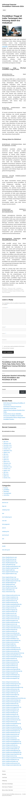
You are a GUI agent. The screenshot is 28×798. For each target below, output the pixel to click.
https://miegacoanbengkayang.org (11, 750)
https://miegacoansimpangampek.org (12, 728)
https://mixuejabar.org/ (8, 589)
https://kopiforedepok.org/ (9, 582)
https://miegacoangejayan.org (10, 597)
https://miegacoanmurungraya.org (11, 701)
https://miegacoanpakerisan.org (10, 759)
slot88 (3, 546)
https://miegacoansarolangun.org (11, 747)
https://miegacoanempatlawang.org (11, 727)
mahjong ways (6, 509)
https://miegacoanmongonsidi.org (11, 669)
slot (3, 513)
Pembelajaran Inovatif (18, 289)
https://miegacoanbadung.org (10, 712)
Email (4, 333)
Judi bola (4, 777)
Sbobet (4, 774)
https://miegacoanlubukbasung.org (11, 649)
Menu (4, 10)
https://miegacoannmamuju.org (10, 705)
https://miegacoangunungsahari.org (11, 754)
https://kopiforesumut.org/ (9, 561)
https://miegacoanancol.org (9, 756)
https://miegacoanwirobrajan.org (11, 674)
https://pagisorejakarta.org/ (9, 573)
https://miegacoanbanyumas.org (10, 689)
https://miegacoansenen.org (9, 624)
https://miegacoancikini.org (9, 631)
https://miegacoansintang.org (10, 602)
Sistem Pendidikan (6, 292)
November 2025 (7, 447)
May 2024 (6, 474)
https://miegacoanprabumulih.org (11, 606)
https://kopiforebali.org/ (8, 584)
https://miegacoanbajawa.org (10, 696)
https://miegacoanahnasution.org (11, 595)
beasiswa (5, 488)
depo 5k (4, 506)
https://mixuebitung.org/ (8, 564)
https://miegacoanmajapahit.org (10, 678)
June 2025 (6, 456)
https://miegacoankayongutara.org (11, 683)
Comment (5, 307)
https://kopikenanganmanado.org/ (11, 580)
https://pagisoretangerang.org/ (10, 579)
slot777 (4, 527)
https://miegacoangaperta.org (10, 673)
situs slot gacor (6, 549)
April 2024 (6, 476)
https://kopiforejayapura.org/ (10, 562)
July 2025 (5, 454)
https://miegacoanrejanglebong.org (11, 723)
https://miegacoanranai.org (9, 615)
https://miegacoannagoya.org (10, 667)
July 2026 (5, 441)
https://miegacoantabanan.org (10, 714)
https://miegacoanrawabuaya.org (10, 633)
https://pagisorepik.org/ (8, 570)
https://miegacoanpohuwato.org (10, 685)
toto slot (4, 520)
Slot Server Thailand (7, 787)
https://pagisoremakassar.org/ (10, 571)
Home (3, 771)
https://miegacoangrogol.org (9, 636)
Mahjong (4, 780)
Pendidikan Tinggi (20, 291)
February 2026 (7, 443)
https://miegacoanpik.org (9, 644)
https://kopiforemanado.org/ (9, 588)
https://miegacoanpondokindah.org (11, 635)
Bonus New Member (7, 790)
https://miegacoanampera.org (10, 620)
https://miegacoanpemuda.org (10, 598)
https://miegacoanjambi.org (9, 658)
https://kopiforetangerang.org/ (10, 568)
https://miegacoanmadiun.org (10, 761)
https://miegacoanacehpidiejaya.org (11, 741)
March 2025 (6, 461)
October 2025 (6, 448)
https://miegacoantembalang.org (11, 676)
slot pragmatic (6, 524)
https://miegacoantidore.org (9, 611)
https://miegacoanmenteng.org (10, 642)
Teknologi (6, 491)
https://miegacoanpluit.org (9, 645)
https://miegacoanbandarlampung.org (12, 656)
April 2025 (6, 459)
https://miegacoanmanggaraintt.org (11, 707)
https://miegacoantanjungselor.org (11, 654)
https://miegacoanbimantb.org (10, 703)
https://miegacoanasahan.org (10, 725)
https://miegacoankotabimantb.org (11, 627)
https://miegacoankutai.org (9, 738)
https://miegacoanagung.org (9, 609)
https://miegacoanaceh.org (9, 613)
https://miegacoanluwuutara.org (10, 718)
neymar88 (4, 46)
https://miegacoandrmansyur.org (11, 763)
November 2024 (7, 466)
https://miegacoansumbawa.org (10, 736)
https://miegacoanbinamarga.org (11, 622)
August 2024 (6, 470)
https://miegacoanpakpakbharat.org (11, 743)
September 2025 (7, 450)
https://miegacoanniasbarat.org (10, 709)
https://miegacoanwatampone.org (11, 730)
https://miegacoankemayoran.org (11, 626)
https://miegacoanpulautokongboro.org (12, 687)
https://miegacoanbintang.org (10, 692)
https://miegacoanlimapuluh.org (10, 748)
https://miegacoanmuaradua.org (10, 651)
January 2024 (6, 477)
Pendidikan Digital (12, 291)
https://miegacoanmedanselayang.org (12, 671)
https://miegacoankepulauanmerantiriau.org (14, 698)
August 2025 (6, 452)
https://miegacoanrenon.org (9, 600)
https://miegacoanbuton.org (9, 721)
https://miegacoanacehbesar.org (10, 716)
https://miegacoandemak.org (9, 745)
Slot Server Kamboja (7, 783)
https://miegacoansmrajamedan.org (11, 765)
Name (4, 327)
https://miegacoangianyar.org (10, 663)
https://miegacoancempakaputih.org (11, 752)
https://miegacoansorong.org (10, 660)
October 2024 (6, 468)
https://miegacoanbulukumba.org (11, 691)
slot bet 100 (5, 502)
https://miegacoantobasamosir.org (11, 719)
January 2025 (6, 465)
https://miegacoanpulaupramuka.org (11, 604)
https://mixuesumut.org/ (8, 591)
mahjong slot (5, 531)
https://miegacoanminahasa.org (10, 662)
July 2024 (5, 472)
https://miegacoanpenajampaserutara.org (13, 653)
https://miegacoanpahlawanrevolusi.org (12, 757)
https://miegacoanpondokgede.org (11, 640)
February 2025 (7, 463)
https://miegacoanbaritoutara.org (11, 732)
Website (4, 339)
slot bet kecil (5, 535)
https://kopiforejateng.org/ (9, 559)
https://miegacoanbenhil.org (9, 629)
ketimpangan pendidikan (7, 289)
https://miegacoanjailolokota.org (10, 739)
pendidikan (18, 288)
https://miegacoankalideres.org (10, 638)
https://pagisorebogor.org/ (9, 577)
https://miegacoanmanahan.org (10, 682)
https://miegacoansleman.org (10, 665)
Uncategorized (7, 493)
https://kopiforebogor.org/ (9, 586)
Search (4, 389)
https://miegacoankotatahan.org (10, 617)
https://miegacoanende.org (9, 607)
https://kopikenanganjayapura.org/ (11, 566)
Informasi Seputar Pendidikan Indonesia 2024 (13, 5)
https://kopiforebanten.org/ (9, 557)
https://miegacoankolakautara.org (11, 647)
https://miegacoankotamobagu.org (11, 700)
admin (5, 288)
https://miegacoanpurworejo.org (10, 734)
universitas (6, 495)
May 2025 (6, 457)
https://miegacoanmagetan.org (10, 710)
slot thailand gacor (7, 517)
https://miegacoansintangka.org (10, 694)
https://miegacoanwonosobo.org (10, 618)
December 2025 (7, 445)
